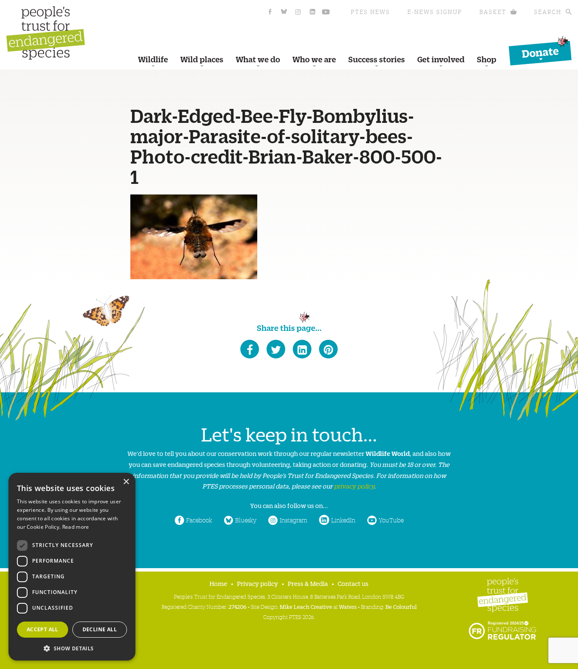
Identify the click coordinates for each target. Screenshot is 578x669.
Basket (492, 11)
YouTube (391, 520)
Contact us (353, 583)
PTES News (370, 11)
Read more (75, 526)
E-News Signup (434, 11)
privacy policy (354, 486)
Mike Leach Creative (306, 606)
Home (218, 583)
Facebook (199, 520)
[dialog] (71, 567)
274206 (237, 606)
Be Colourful (401, 606)
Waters (348, 606)
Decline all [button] (100, 629)
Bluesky (245, 520)
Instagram (293, 520)
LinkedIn (343, 520)
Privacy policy (257, 583)
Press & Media (308, 583)
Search (547, 11)
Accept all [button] (42, 629)
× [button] (126, 482)
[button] (72, 647)
